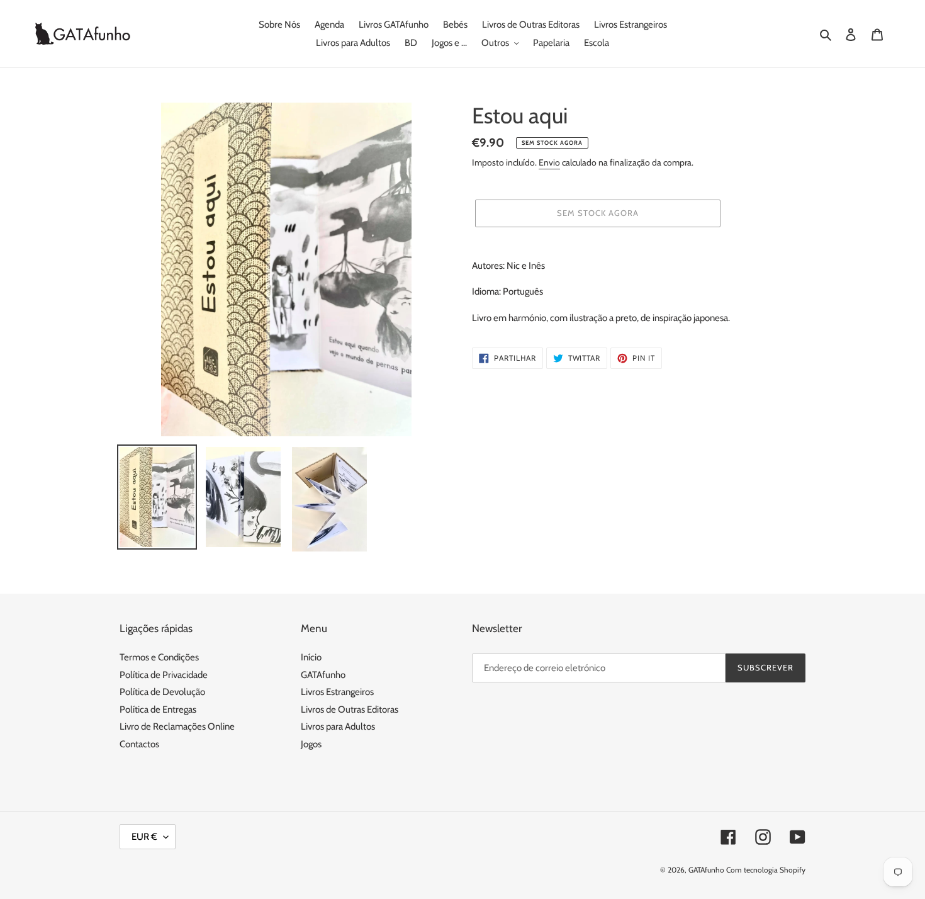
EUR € (144, 836)
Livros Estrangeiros (337, 692)
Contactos (139, 744)
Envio (549, 162)
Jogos (311, 744)
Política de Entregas (158, 709)
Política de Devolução (162, 692)
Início (311, 657)
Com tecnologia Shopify (765, 869)
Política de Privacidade (164, 675)
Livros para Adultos (338, 726)
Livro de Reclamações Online (177, 726)
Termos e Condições (159, 657)
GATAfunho (323, 675)
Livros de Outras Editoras (349, 709)
